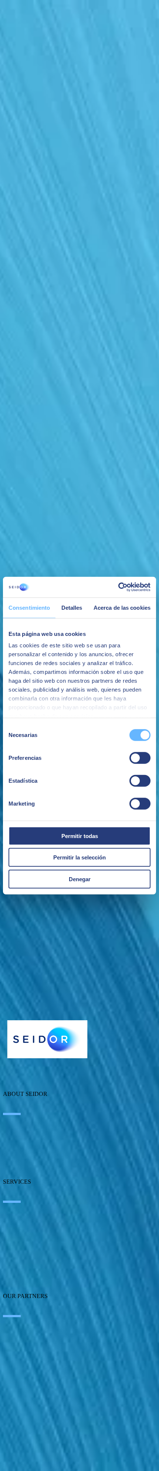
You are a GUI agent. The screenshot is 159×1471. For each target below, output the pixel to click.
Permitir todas (79, 836)
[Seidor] (47, 1039)
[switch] (139, 758)
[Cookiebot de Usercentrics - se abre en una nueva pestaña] (118, 587)
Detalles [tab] (71, 607)
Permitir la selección (79, 857)
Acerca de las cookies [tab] (122, 607)
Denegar (80, 879)
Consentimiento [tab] (29, 607)
